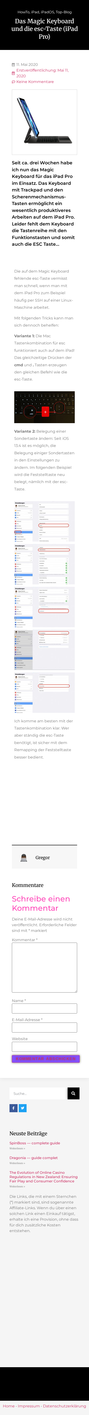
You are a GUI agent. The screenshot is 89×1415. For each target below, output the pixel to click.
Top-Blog (64, 12)
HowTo (23, 12)
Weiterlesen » (17, 1148)
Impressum (29, 1406)
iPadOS (47, 12)
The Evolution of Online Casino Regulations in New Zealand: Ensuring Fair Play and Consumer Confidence (43, 1176)
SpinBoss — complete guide (34, 1143)
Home (9, 1406)
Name (19, 1001)
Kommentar (24, 940)
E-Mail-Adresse (27, 1020)
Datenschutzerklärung (64, 1406)
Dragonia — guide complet (33, 1158)
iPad (35, 12)
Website (20, 1039)
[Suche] (74, 1093)
